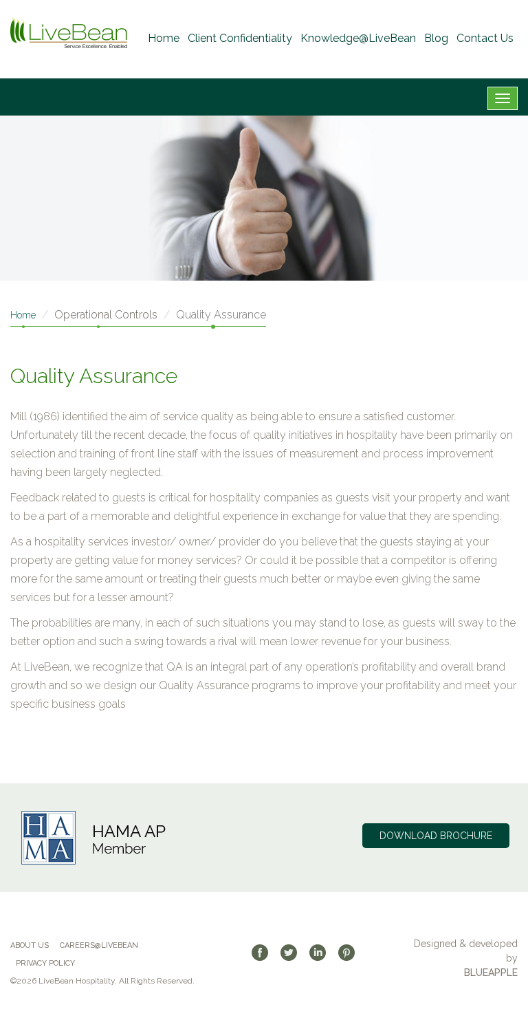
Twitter (293, 952)
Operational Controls (105, 314)
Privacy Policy (45, 963)
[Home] (68, 32)
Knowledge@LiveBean (358, 38)
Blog (436, 38)
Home (163, 38)
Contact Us (485, 38)
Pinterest (351, 952)
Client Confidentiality (240, 38)
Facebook (265, 952)
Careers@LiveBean (99, 945)
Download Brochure (436, 835)
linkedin (322, 952)
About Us (29, 945)
